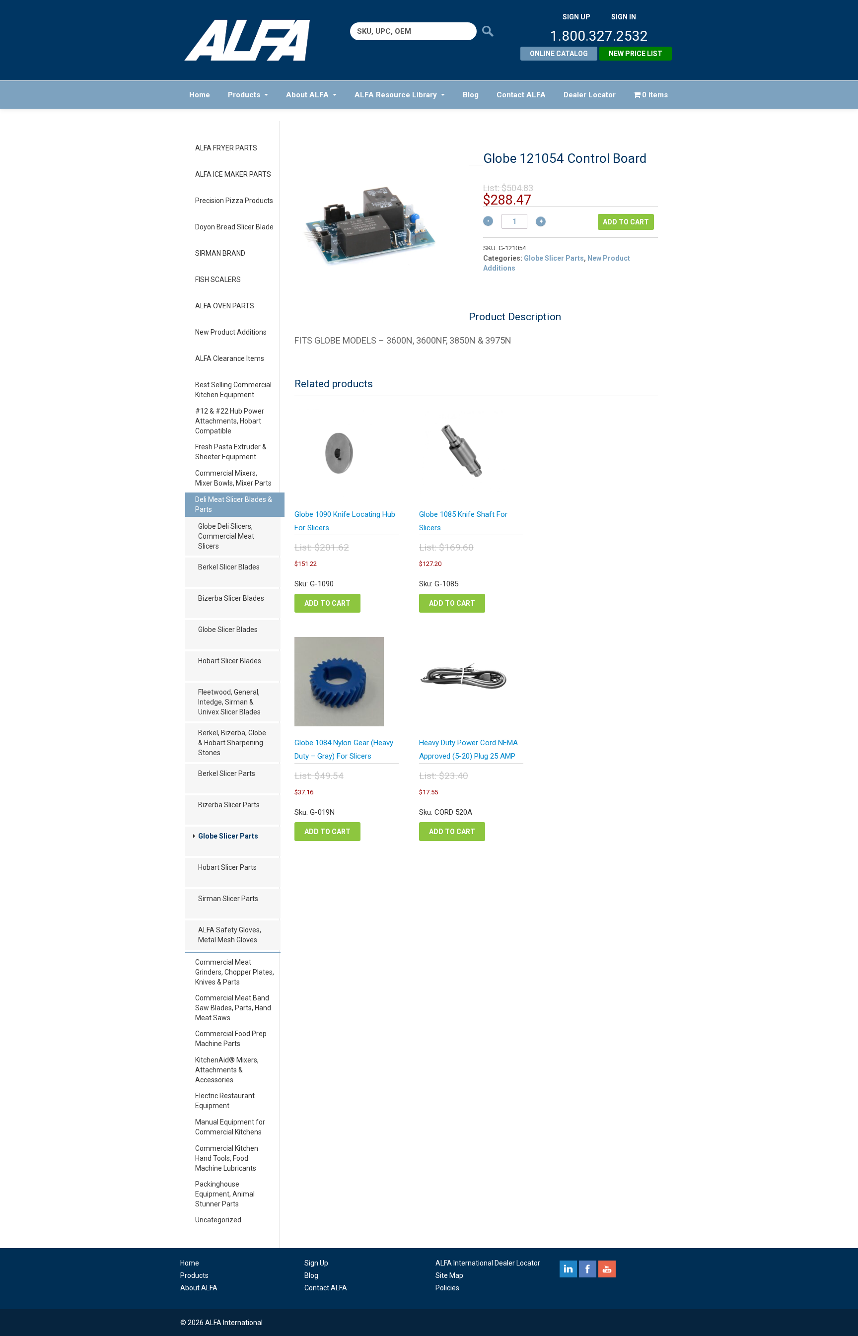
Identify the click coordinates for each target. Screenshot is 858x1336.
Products (244, 94)
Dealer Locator (590, 94)
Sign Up (316, 1263)
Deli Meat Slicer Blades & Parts (233, 504)
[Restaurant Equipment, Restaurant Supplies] (254, 40)
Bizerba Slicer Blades (231, 598)
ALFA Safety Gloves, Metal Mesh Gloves (229, 935)
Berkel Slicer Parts (226, 773)
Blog (471, 94)
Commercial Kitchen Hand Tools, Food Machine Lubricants (226, 1158)
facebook (587, 1269)
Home (199, 94)
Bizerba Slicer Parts (229, 805)
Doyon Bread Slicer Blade (234, 227)
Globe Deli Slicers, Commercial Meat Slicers (226, 536)
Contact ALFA (521, 94)
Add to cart (626, 222)
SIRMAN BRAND (220, 253)
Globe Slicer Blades (228, 629)
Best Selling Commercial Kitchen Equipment (233, 390)
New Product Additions (231, 332)
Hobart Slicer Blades (229, 661)
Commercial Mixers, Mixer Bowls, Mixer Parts (233, 478)
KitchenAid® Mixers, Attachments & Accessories (227, 1070)
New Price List (635, 54)
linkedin (568, 1269)
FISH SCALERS (218, 279)
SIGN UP (576, 17)
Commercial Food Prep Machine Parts (231, 1039)
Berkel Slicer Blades (229, 567)
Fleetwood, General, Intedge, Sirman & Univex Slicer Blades (229, 702)
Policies (447, 1288)
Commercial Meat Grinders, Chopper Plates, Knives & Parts (234, 972)
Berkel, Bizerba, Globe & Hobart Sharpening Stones (232, 743)
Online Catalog (559, 54)
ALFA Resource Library (396, 94)
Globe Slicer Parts (228, 836)
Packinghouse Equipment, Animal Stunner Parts (225, 1194)
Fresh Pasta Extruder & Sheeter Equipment (231, 452)
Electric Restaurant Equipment (225, 1101)
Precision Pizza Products (234, 201)
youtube (607, 1269)
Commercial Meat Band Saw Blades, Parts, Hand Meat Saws (233, 1008)
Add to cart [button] (327, 603)
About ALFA (307, 94)
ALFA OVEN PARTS (224, 306)
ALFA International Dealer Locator (487, 1263)
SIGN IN (623, 17)
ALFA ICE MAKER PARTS (233, 174)
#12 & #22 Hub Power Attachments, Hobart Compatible (229, 421)
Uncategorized (218, 1220)
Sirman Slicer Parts (228, 899)
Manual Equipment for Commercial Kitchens (230, 1127)
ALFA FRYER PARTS (226, 148)
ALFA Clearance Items (229, 358)
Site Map (449, 1275)
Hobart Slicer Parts (227, 867)
